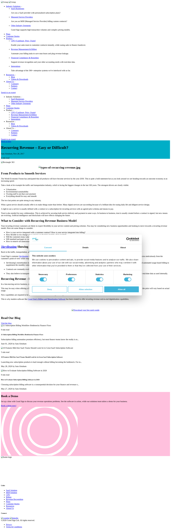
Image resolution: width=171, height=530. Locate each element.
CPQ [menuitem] (8, 495)
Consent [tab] (48, 247)
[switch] (71, 279)
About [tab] (123, 247)
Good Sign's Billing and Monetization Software (46, 299)
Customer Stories (13, 36)
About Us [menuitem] (10, 508)
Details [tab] (85, 247)
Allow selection (85, 289)
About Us (10, 81)
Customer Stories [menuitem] (13, 504)
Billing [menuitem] (8, 497)
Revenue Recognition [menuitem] (14, 499)
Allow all (121, 289)
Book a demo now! (8, 406)
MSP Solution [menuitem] (11, 493)
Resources (10, 75)
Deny (49, 289)
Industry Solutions (13, 6)
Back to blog (6, 141)
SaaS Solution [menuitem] (11, 490)
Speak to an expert (8, 92)
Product (9, 38)
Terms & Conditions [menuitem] (14, 527)
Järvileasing (9, 246)
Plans (8, 34)
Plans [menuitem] (8, 502)
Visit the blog (6, 323)
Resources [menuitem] (10, 506)
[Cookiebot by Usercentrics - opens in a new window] (128, 239)
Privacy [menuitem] (9, 525)
